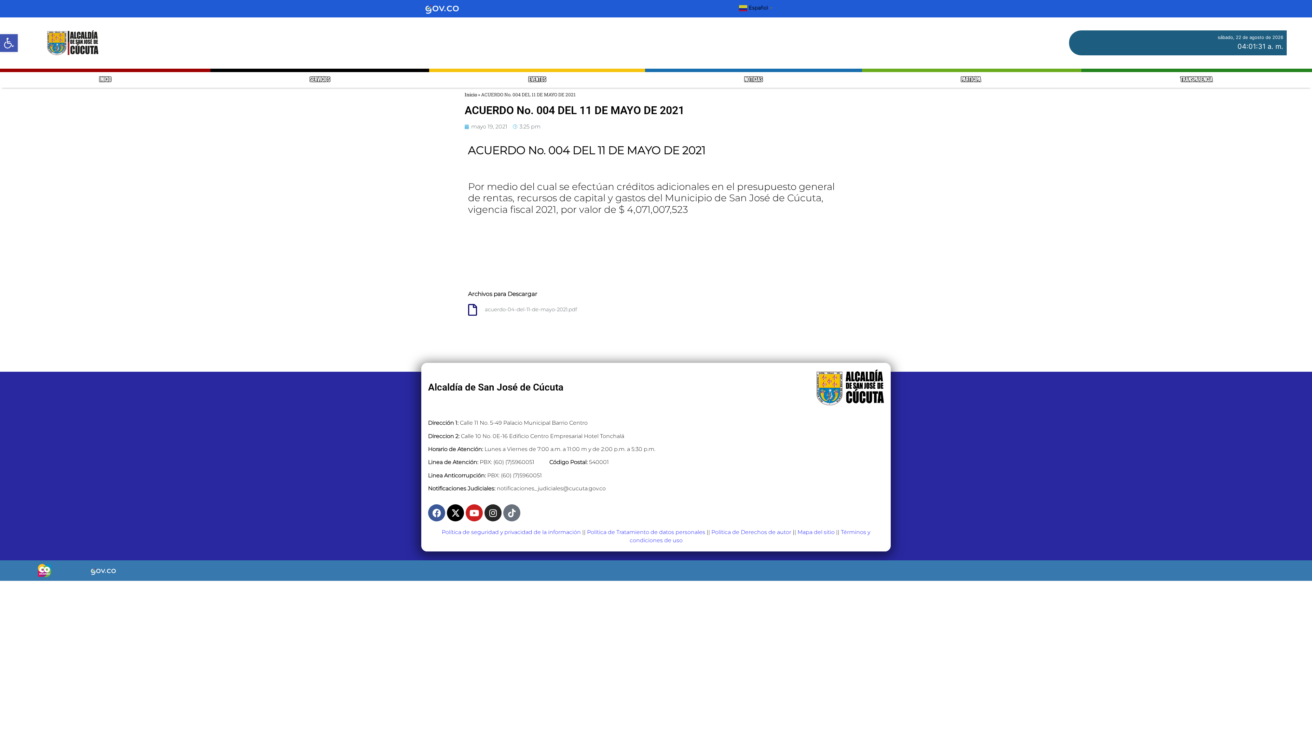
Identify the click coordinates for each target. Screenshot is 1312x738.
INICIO (105, 80)
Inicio (471, 95)
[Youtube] (474, 512)
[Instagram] (493, 512)
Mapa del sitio (816, 532)
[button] (9, 43)
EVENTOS (537, 80)
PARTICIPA (971, 80)
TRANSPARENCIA (1196, 80)
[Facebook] (436, 512)
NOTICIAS (753, 80)
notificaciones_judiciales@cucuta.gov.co (551, 488)
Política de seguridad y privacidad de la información (511, 532)
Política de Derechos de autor (751, 532)
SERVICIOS (320, 80)
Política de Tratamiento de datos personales (646, 532)
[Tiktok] (511, 512)
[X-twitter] (455, 512)
